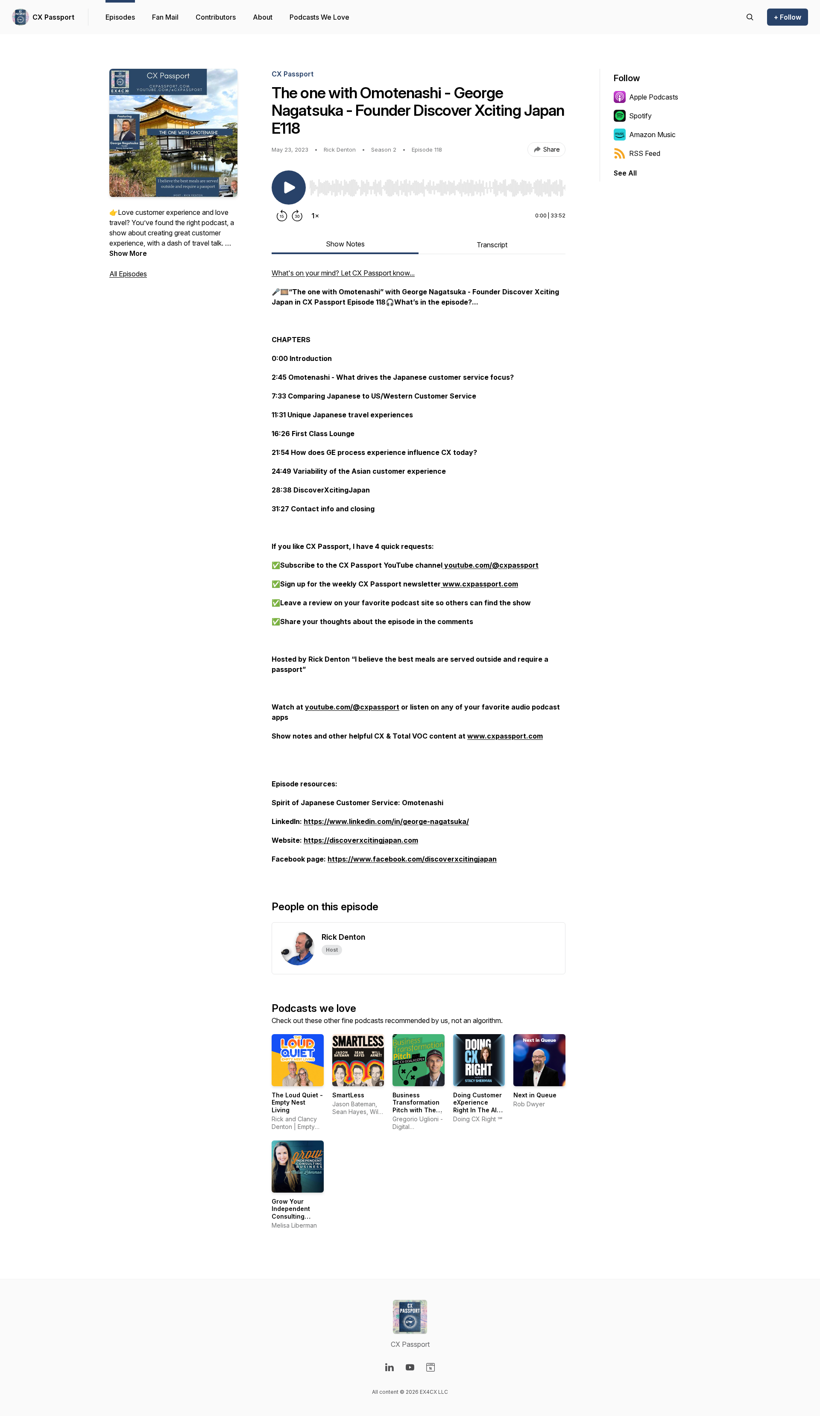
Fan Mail (165, 17)
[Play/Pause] (289, 187)
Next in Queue (534, 1095)
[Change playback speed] (315, 216)
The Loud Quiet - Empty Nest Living (297, 1102)
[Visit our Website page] (430, 1367)
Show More (128, 253)
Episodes (120, 17)
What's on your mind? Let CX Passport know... (343, 273)
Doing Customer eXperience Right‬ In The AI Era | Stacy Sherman (477, 1110)
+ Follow (787, 17)
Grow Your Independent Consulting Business (291, 1213)
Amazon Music (652, 134)
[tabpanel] (418, 570)
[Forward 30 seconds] (297, 216)
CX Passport (53, 17)
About (262, 17)
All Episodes (128, 274)
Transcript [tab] (492, 244)
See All (625, 173)
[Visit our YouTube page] (410, 1367)
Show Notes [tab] (345, 244)
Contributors (216, 17)
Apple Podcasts (653, 97)
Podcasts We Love (319, 17)
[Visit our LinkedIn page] (389, 1367)
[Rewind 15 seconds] (282, 216)
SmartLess (348, 1095)
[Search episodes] (750, 17)
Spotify (640, 115)
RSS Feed (644, 153)
